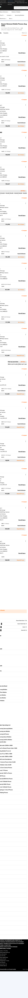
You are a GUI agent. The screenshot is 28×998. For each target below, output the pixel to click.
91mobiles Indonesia (5, 941)
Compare (8, 940)
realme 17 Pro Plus (4, 950)
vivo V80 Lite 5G (3, 954)
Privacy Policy (15, 941)
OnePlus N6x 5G (3, 965)
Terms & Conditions (5, 945)
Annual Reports (9, 943)
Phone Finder (14, 940)
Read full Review (21, 61)
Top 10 (20, 940)
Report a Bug (25, 969)
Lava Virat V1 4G (3, 964)
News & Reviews (4, 12)
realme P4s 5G (3, 959)
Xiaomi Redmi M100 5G (5, 952)
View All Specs (21, 53)
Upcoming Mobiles (19, 15)
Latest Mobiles (10, 1)
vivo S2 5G (10, 4)
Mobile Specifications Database (8, 946)
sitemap (21, 941)
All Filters (23, 190)
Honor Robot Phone (4, 957)
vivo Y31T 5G (2, 955)
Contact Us (3, 940)
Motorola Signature (11, 2)
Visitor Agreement (19, 943)
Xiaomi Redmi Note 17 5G (22, 2)
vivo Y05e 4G (2, 962)
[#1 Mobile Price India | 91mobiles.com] (4, 7)
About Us (2, 943)
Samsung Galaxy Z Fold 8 (19, 1)
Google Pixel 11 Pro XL (4, 960)
